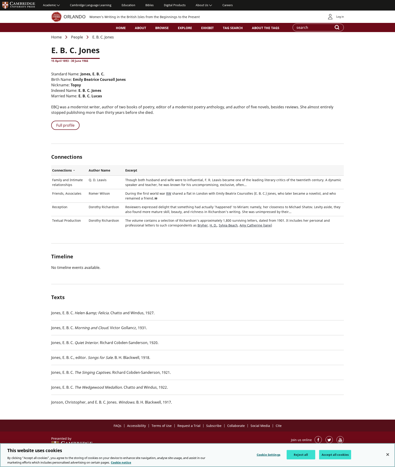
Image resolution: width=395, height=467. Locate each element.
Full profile (65, 125)
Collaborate (236, 425)
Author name (99, 170)
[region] (197, 455)
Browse (162, 28)
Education (128, 5)
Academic (49, 5)
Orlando (75, 17)
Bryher (203, 225)
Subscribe (214, 425)
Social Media (260, 425)
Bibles (149, 5)
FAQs (117, 425)
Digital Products (175, 5)
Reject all (301, 455)
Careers (227, 5)
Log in (340, 17)
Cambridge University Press (18, 5)
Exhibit (207, 28)
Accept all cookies (335, 455)
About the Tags (265, 28)
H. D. (213, 225)
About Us (202, 5)
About (140, 28)
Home (121, 28)
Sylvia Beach (228, 225)
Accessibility (136, 425)
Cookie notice (121, 462)
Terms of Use (162, 425)
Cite (279, 425)
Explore (185, 28)
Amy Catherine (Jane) (256, 225)
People (77, 37)
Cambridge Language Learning (90, 5)
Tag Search (233, 28)
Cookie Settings (268, 455)
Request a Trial (188, 425)
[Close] (388, 455)
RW (168, 193)
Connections (69, 170)
